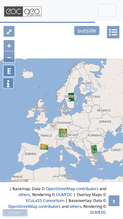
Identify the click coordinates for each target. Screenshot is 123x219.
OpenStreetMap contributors (72, 188)
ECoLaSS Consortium (45, 200)
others (24, 194)
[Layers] (113, 32)
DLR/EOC (64, 194)
